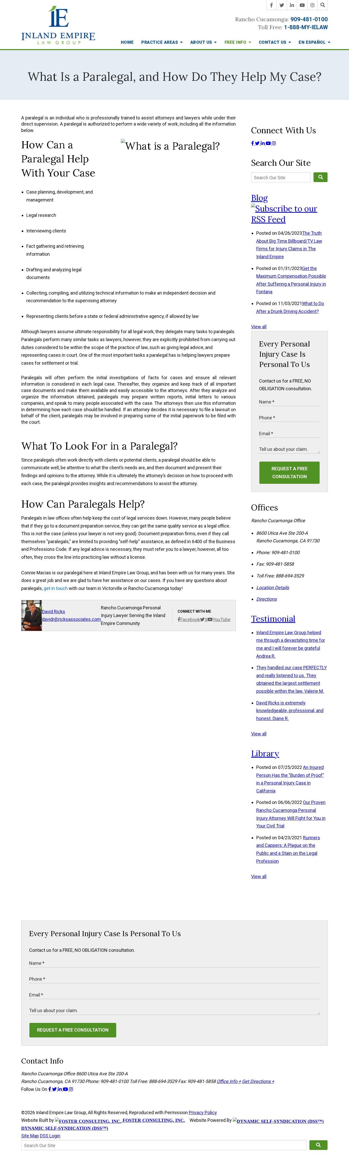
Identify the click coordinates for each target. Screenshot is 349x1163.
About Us (201, 42)
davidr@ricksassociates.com (71, 619)
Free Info (236, 42)
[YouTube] (302, 5)
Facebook (190, 619)
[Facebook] (271, 5)
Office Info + (229, 1081)
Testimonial (273, 618)
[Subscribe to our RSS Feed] (289, 219)
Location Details (272, 587)
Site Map (30, 1135)
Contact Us (273, 42)
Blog (259, 198)
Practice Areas (160, 42)
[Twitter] (282, 5)
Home (127, 42)
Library (265, 753)
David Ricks (53, 611)
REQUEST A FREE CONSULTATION (290, 472)
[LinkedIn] (292, 5)
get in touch (56, 588)
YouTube (221, 619)
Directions (266, 599)
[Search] (323, 5)
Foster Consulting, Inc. (153, 1120)
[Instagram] (312, 5)
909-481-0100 (309, 19)
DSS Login (50, 1135)
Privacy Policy (203, 1112)
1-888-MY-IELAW (306, 27)
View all (258, 326)
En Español (313, 42)
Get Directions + (258, 1081)
